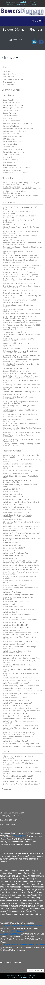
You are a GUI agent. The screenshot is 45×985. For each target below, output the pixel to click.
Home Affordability (11, 102)
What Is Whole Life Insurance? (16, 700)
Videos (5, 751)
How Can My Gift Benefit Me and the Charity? (19, 467)
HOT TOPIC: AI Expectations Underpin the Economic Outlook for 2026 (21, 360)
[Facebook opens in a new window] (41, 43)
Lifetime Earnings (11, 160)
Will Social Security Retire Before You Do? (21, 526)
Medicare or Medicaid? (13, 302)
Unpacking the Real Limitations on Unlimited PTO (18, 398)
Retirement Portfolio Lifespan (16, 131)
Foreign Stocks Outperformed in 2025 (19, 300)
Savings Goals (9, 147)
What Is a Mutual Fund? (13, 622)
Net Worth (7, 157)
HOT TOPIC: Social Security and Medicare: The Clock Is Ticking (21, 232)
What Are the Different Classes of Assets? (21, 641)
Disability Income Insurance (15, 173)
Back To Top (34, 971)
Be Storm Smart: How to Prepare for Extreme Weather (19, 280)
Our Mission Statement (13, 79)
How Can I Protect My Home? (16, 716)
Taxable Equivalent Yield (13, 152)
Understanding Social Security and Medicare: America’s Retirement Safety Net (22, 188)
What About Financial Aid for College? (20, 678)
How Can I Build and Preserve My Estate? (21, 471)
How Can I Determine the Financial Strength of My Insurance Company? (19, 733)
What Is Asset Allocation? (14, 644)
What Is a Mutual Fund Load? (16, 627)
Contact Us (8, 71)
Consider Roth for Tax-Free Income (18, 417)
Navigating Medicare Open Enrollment (20, 414)
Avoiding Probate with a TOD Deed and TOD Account (20, 420)
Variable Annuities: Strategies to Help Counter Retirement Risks (19, 269)
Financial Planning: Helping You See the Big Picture (22, 773)
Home (5, 67)
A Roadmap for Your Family (15, 332)
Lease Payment (9, 113)
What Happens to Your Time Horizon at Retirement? (20, 411)
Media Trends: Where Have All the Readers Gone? (21, 228)
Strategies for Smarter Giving (16, 368)
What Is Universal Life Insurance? (17, 703)
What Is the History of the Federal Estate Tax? (21, 485)
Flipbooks (7, 178)
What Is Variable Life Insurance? (17, 705)
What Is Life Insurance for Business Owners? (22, 691)
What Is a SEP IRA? (11, 489)
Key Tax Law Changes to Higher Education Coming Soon (21, 365)
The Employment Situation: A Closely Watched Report (19, 217)
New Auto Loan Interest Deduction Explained (18, 306)
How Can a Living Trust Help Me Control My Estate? (22, 460)
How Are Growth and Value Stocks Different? (18, 598)
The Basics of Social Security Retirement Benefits (21, 768)
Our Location (9, 82)
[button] (36, 21)
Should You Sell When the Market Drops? (21, 760)
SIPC (23, 836)
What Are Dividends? (12, 592)
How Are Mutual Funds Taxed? (16, 601)
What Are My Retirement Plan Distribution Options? (22, 539)
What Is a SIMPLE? (11, 491)
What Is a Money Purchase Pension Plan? (21, 502)
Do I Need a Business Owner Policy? (19, 688)
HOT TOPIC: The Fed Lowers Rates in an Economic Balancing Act (20, 425)
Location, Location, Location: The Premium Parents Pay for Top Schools (22, 356)
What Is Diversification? (13, 607)
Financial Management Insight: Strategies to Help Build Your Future (21, 183)
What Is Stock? (9, 604)
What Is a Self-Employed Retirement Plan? (21, 533)
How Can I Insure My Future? (15, 713)
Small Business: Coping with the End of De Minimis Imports (21, 310)
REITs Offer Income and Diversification (20, 260)
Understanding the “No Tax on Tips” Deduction (18, 221)
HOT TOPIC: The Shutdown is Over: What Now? (21, 381)
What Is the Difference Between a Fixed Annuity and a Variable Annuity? (20, 634)
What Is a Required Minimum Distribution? (22, 565)
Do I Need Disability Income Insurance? (20, 718)
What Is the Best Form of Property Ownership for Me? (18, 481)
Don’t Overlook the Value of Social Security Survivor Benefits (22, 287)
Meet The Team (9, 74)
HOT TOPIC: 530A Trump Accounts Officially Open (22, 208)
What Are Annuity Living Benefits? (18, 510)
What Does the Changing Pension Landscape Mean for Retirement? (18, 516)
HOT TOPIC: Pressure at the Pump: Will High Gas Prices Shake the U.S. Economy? (21, 257)
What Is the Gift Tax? (12, 558)
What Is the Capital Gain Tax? (16, 553)
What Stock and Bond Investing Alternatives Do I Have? (17, 652)
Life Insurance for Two (12, 394)
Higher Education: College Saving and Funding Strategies (19, 192)
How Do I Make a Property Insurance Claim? (22, 711)
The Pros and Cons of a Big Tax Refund (20, 781)
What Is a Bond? (10, 612)
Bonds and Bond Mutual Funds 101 (18, 779)
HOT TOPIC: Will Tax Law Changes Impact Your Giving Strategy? (21, 402)
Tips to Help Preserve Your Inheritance (19, 373)
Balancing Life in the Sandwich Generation (21, 385)
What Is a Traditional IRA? (14, 543)
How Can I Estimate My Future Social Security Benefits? (19, 530)
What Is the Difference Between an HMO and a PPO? (21, 729)
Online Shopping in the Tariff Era (17, 293)
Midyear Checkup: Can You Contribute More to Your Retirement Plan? (22, 244)
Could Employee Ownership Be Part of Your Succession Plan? (22, 440)
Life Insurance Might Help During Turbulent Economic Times (22, 429)
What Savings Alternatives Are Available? (21, 680)
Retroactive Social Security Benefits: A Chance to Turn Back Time (20, 352)
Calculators (8, 95)
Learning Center (11, 89)
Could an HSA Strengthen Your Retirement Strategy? (22, 335)
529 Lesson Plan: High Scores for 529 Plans (21, 658)
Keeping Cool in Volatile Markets (17, 343)
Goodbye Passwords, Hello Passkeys (19, 272)
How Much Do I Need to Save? (16, 512)
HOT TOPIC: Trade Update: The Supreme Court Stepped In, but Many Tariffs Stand (21, 276)
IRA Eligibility (9, 139)
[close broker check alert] (41, 2)
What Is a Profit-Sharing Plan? (16, 499)
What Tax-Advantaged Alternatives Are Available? (20, 577)
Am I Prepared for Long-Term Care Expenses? (18, 738)
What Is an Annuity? (12, 630)
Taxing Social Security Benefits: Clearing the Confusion (22, 248)
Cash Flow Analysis (11, 154)
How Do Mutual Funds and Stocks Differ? (21, 620)
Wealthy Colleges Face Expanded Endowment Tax (17, 328)
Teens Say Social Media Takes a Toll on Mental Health (19, 252)
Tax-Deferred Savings (12, 136)
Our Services (8, 77)
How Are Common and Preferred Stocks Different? (20, 589)
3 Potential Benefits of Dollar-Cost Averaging (18, 764)
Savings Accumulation (13, 149)
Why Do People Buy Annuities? (17, 507)
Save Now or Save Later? (14, 548)
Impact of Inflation (11, 126)
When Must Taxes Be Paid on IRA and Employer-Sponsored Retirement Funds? (21, 569)
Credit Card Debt (10, 110)
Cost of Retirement (11, 121)
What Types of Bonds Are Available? (19, 609)
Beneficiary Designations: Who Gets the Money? (20, 388)
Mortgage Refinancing (13, 105)
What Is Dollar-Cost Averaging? (17, 655)
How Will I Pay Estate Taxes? (15, 473)
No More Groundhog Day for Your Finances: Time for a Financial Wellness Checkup (22, 322)
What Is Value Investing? (14, 240)
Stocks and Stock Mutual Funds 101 (18, 776)
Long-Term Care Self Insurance (16, 167)
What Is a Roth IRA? (11, 550)
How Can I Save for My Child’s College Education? (19, 647)
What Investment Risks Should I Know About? (20, 638)
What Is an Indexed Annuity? (15, 536)
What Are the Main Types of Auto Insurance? (22, 708)
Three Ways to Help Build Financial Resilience (18, 436)
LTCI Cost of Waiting (12, 170)
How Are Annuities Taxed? (14, 585)
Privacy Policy (6, 962)
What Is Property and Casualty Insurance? (21, 686)
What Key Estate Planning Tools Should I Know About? (21, 456)
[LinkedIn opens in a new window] (34, 43)
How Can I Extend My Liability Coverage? (21, 725)
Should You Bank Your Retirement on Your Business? (21, 523)
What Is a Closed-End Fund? (15, 625)
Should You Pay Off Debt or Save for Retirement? (19, 757)
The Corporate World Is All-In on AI (18, 290)
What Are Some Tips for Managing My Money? (20, 661)
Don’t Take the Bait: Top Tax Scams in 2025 (21, 348)
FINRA (17, 836)
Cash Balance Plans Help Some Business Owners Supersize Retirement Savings (20, 377)
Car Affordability (10, 115)
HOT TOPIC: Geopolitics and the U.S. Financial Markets (19, 340)
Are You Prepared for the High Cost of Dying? (19, 406)
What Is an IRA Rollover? (14, 494)
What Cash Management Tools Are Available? (18, 666)
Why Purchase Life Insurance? (16, 683)
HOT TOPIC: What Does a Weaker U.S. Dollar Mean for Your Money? (19, 317)
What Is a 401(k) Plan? (12, 545)
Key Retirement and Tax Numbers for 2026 (21, 325)
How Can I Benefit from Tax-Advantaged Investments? (20, 573)
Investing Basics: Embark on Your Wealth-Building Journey (21, 196)
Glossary (6, 789)
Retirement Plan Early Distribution (18, 128)
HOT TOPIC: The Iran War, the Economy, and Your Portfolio (22, 296)
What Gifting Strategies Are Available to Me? (20, 477)
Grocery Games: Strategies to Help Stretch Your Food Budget (21, 445)
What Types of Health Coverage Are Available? (18, 722)
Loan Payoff (8, 100)
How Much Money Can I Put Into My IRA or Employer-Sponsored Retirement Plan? (21, 562)
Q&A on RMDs (9, 346)
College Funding (10, 144)
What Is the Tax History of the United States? (19, 582)
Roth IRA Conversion (12, 141)
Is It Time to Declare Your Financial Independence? (18, 212)
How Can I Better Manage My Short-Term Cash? (21, 674)
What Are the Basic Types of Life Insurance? (22, 746)
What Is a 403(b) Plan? (13, 504)
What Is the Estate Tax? (13, 556)
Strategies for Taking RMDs (15, 224)
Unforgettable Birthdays (13, 519)
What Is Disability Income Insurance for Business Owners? (20, 694)
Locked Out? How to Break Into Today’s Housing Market (20, 237)
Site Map (18, 962)
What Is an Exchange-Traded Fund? (18, 595)
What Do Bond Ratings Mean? (16, 614)
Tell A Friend (8, 84)
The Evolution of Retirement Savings (19, 283)
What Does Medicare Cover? (15, 741)
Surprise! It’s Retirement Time (16, 371)
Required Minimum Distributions (17, 123)
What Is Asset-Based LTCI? (14, 263)
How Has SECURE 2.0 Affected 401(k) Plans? (22, 432)
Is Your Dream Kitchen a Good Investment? (22, 314)
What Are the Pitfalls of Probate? (17, 464)
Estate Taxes (8, 118)
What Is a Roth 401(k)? (13, 497)
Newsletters (8, 202)
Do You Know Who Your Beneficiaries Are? (21, 784)
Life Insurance (9, 162)
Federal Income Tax (11, 134)
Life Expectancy (10, 165)
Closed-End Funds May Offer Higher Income (22, 392)
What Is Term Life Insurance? (15, 698)
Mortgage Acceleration (13, 108)
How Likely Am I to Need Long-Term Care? (21, 744)
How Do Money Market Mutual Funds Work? (19, 670)
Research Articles (11, 450)
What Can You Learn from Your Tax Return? (22, 265)
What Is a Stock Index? (13, 617)
